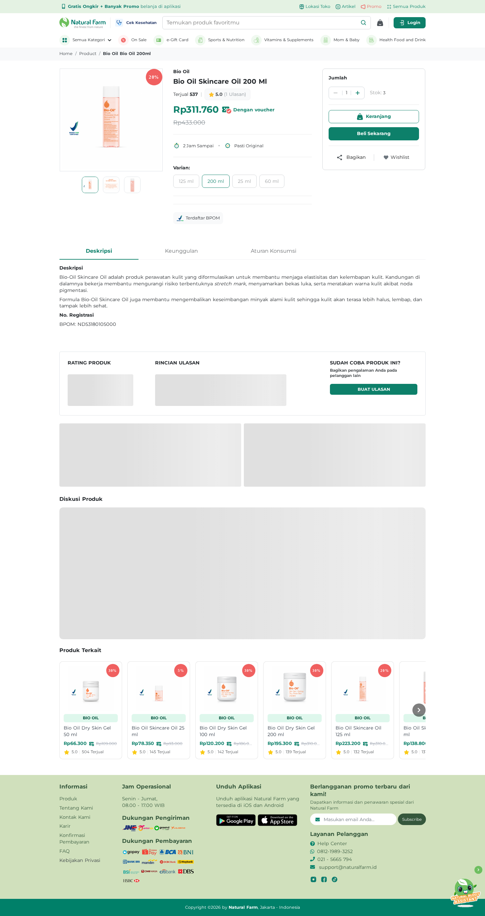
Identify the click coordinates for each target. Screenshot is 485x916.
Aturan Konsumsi (273, 251)
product (87, 53)
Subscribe (412, 819)
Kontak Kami (74, 817)
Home (66, 53)
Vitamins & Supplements (288, 39)
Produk (68, 799)
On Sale (138, 39)
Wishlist (400, 157)
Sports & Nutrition (226, 39)
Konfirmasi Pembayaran (74, 838)
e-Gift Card (177, 39)
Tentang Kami (76, 808)
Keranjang (378, 116)
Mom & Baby (347, 39)
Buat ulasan (374, 389)
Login (413, 22)
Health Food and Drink (402, 39)
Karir (65, 826)
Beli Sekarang (374, 133)
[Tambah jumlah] (357, 93)
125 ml (186, 181)
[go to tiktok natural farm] (334, 879)
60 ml (272, 181)
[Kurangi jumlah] (335, 93)
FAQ (64, 851)
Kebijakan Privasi (79, 860)
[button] (363, 22)
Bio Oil (181, 71)
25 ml (244, 181)
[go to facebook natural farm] (324, 879)
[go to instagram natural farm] (313, 879)
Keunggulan (181, 251)
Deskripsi (99, 251)
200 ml (216, 181)
